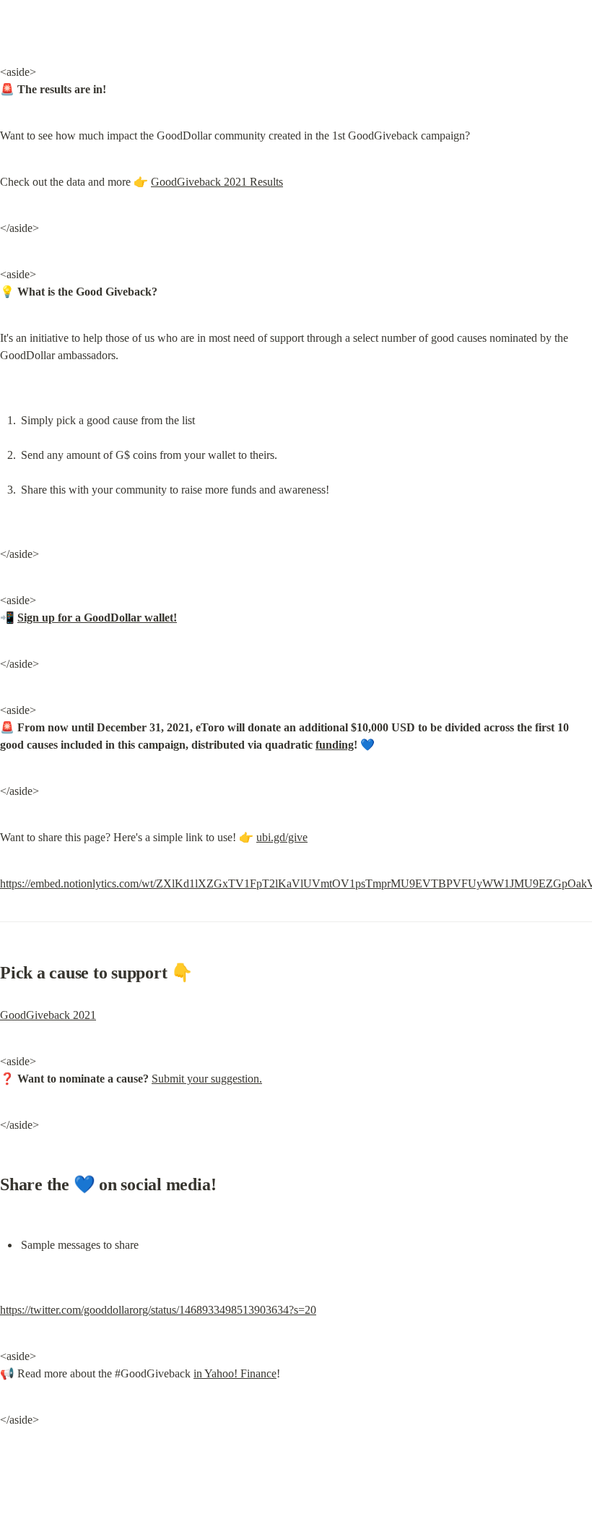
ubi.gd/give (282, 837)
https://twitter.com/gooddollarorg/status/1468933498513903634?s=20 (158, 1310)
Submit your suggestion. (207, 1078)
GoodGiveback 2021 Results (217, 182)
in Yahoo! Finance (235, 1373)
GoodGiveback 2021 (48, 1015)
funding (334, 745)
